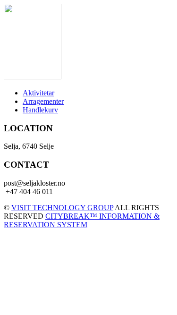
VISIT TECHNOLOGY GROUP (62, 208)
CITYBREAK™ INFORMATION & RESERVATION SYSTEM (82, 220)
